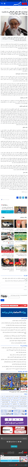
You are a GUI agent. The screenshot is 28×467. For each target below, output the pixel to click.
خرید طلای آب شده (23, 398)
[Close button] (27, 455)
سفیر (2, 396)
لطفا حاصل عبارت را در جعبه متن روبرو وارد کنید (19, 295)
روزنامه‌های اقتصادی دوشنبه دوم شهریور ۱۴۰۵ (18, 392)
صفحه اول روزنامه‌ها (22, 371)
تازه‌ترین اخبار (24, 318)
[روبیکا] (13, 442)
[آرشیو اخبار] (9, 442)
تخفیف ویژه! (10, 460)
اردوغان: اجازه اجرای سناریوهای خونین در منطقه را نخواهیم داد (15, 338)
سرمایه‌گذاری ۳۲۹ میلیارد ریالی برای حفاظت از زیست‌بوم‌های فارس (15, 336)
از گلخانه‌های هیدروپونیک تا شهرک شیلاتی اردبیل (18, 340)
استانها (26, 8)
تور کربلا (9, 398)
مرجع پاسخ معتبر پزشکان (6, 400)
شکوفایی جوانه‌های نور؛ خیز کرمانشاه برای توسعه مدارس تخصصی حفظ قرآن (13, 359)
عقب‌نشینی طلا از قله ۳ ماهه (21, 352)
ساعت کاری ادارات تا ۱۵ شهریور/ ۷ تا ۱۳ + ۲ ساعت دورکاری (16, 369)
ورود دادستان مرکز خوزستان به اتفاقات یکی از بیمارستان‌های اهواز (15, 361)
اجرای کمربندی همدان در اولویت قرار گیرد (19, 320)
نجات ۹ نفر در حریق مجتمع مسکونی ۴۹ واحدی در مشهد (17, 357)
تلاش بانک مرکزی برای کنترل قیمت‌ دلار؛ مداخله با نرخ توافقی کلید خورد (14, 366)
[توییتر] (15, 442)
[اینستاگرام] (17, 442)
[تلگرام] (20, 442)
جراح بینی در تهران (23, 396)
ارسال (2, 300)
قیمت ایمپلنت (13, 402)
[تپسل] (1, 205)
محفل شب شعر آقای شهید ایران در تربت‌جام (18, 343)
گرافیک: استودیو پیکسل (12, 465)
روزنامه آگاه (14, 408)
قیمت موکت (15, 398)
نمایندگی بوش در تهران (6, 404)
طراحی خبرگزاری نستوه (21, 465)
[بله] (19, 442)
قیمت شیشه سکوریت (9, 396)
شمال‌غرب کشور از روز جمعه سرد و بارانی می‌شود (18, 354)
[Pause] (15, 212)
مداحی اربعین (23, 400)
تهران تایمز (3, 406)
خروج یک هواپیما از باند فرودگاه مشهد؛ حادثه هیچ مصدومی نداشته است (13, 327)
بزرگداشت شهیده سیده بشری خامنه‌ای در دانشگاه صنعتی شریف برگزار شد (13, 347)
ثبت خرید (7, 212)
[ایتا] (7, 442)
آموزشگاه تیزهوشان (23, 404)
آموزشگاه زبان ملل (24, 406)
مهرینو (7, 406)
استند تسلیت (4, 398)
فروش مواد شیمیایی (22, 402)
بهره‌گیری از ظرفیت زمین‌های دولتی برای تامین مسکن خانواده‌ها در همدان (13, 323)
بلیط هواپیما (15, 404)
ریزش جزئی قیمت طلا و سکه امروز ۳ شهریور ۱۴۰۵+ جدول (16, 350)
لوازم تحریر (16, 396)
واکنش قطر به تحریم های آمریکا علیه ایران (19, 364)
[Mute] (17, 212)
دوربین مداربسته (16, 400)
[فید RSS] (11, 442)
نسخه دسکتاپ (14, 446)
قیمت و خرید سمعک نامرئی (14, 406)
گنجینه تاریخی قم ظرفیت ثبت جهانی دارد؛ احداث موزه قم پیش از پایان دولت (14, 333)
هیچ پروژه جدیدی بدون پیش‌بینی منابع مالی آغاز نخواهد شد (16, 325)
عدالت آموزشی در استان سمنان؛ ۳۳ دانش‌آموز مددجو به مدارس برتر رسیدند (13, 330)
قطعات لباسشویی (5, 402)
